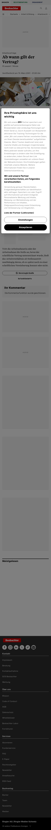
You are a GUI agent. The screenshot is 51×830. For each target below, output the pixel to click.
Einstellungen (25, 220)
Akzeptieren (25, 227)
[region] (25, 170)
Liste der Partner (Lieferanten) (19, 213)
